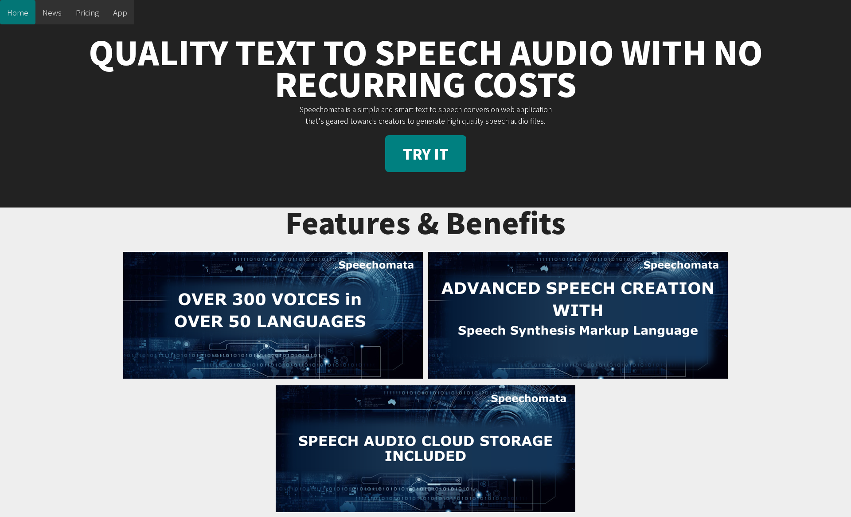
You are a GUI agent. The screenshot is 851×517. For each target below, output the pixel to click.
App (120, 12)
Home (17, 12)
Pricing (87, 12)
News (52, 12)
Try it (426, 153)
